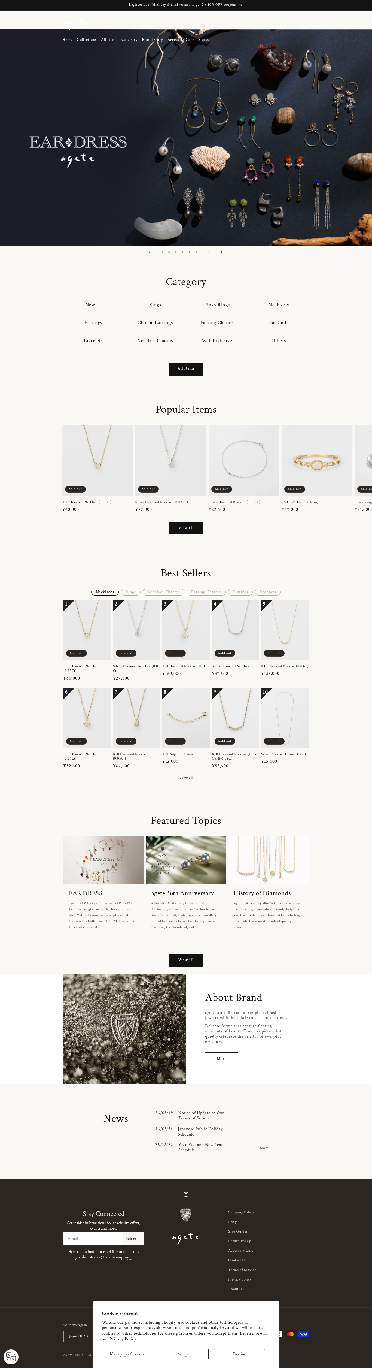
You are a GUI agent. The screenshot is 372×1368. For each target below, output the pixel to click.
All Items (186, 368)
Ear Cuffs (278, 322)
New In (93, 305)
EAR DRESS (85, 893)
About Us (236, 1289)
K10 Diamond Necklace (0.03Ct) (86, 502)
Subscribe (133, 1238)
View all (186, 527)
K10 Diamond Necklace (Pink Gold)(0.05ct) (234, 756)
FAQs (232, 1221)
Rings (155, 305)
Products (268, 592)
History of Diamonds (262, 893)
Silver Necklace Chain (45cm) (283, 754)
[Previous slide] (149, 252)
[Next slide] (209, 252)
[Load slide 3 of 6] (175, 252)
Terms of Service (242, 1269)
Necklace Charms (155, 340)
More (222, 1058)
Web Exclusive (217, 340)
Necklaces (279, 305)
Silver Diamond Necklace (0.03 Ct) (161, 502)
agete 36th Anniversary (182, 893)
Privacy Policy (122, 1339)
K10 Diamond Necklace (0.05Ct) (130, 756)
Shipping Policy (241, 1212)
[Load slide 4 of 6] (182, 252)
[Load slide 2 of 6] (169, 252)
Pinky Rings (217, 305)
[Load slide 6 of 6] (196, 252)
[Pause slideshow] (222, 252)
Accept (183, 1354)
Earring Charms (216, 322)
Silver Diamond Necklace (231, 666)
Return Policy (239, 1241)
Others (279, 340)
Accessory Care (240, 1250)
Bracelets (93, 340)
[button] (87, 40)
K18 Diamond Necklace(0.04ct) (284, 666)
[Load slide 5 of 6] (189, 252)
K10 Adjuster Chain (177, 754)
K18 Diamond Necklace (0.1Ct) (185, 666)
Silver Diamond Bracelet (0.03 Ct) (235, 502)
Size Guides (238, 1231)
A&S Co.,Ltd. (83, 1355)
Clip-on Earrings (155, 322)
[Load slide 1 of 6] (162, 252)
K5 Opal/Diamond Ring (300, 502)
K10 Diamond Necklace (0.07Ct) (81, 756)
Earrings (93, 322)
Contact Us (237, 1260)
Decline (239, 1354)
